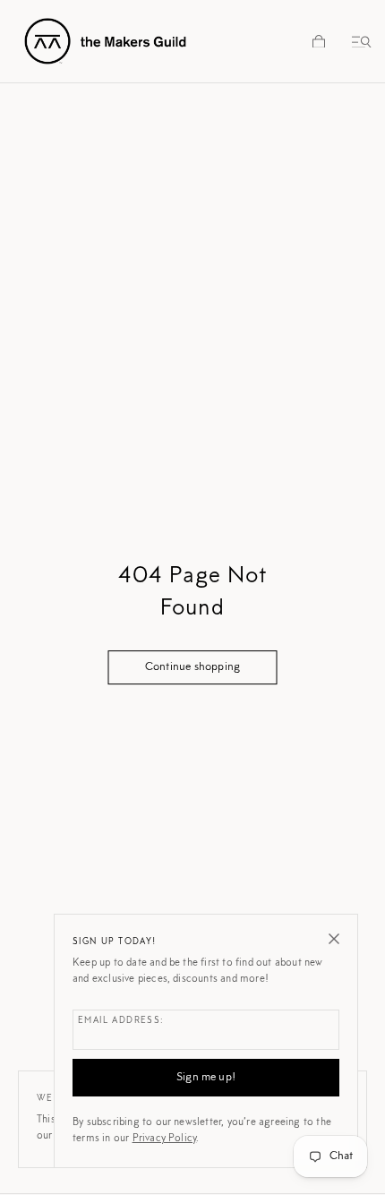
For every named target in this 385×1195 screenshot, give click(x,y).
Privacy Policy (165, 1138)
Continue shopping (192, 667)
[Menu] (358, 41)
